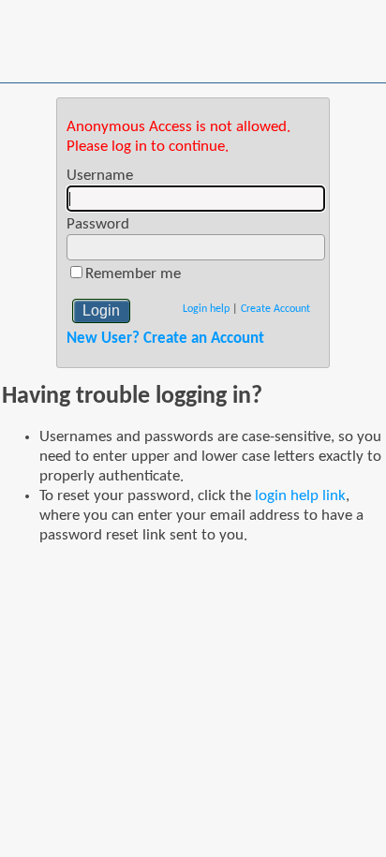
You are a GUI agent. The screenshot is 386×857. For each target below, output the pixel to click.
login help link (300, 496)
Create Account (275, 309)
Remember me (133, 274)
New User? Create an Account (165, 339)
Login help (206, 309)
